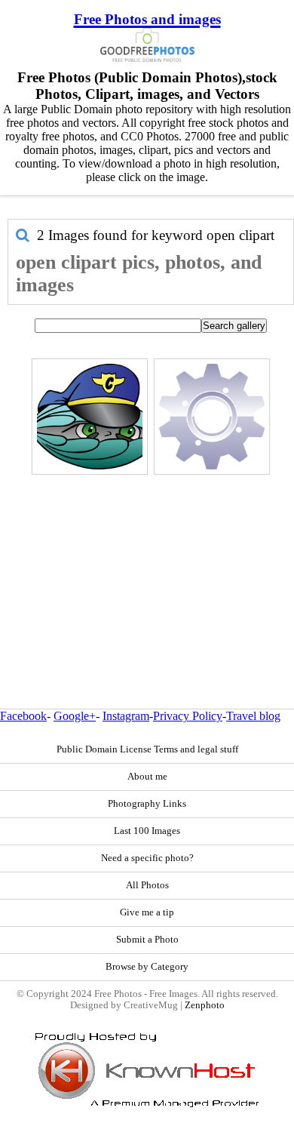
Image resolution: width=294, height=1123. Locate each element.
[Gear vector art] (212, 416)
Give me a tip (147, 912)
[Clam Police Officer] (90, 416)
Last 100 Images (147, 831)
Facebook (23, 715)
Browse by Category (147, 966)
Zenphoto (205, 1005)
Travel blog (253, 715)
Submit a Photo (147, 939)
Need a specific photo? (147, 858)
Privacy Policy (187, 715)
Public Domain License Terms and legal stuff (147, 749)
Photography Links (147, 803)
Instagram (126, 715)
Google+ (75, 715)
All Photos (147, 885)
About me (147, 776)
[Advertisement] (147, 559)
